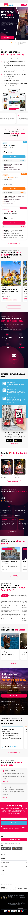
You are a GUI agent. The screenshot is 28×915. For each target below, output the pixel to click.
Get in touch (5, 797)
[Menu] (2, 4)
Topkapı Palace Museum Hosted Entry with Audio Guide (10, 606)
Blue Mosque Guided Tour (7, 618)
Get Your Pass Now (13, 695)
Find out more (6, 781)
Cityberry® (10, 896)
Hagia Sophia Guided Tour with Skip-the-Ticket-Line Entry (11, 602)
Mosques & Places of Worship (17, 595)
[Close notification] (26, 1)
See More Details (14, 443)
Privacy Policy (20, 900)
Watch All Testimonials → (14, 481)
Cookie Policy (15, 903)
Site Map (19, 904)
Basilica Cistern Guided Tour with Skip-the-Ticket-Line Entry (10, 610)
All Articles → (14, 663)
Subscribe (14, 822)
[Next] (25, 282)
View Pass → (14, 156)
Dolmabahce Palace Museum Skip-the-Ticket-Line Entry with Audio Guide (10, 615)
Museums (5, 595)
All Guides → (14, 575)
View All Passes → (14, 243)
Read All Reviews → (14, 531)
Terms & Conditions (12, 900)
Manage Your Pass (15, 839)
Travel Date (6, 27)
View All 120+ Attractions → (14, 306)
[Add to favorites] (19, 263)
